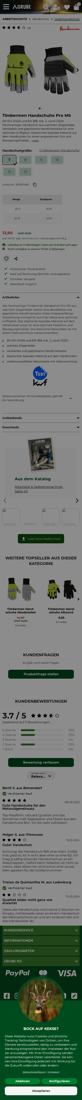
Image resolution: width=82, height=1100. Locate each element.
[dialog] (41, 550)
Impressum (54, 1072)
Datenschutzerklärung (34, 1072)
